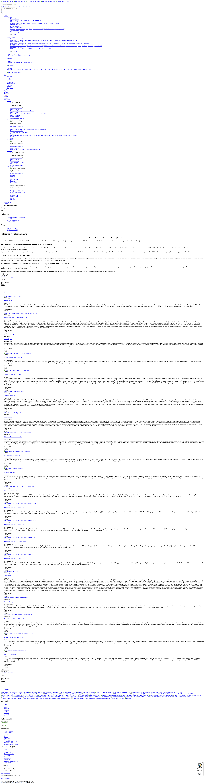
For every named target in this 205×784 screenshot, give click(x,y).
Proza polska (14, 20)
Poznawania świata (37, 49)
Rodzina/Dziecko (72, 69)
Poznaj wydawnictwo (16, 108)
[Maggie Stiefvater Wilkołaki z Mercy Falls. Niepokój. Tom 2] (20, 520)
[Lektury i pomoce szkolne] (9, 58)
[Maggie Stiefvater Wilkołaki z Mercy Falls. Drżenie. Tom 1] (19, 554)
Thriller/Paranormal (50, 29)
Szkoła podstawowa (13, 55)
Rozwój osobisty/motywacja (15, 69)
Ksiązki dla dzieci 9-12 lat (70, 135)
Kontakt (6, 734)
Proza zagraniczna (25, 20)
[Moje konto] (1, 10)
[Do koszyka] (4, 329)
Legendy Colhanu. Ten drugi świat (12, 374)
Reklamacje (7, 738)
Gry (5, 716)
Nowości (6, 711)
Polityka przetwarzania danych (11, 741)
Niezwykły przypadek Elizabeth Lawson (14, 637)
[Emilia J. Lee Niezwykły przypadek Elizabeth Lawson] (18, 633)
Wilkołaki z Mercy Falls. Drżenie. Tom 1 (14, 558)
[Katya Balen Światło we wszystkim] (13, 468)
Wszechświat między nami (10, 601)
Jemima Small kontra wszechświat (12, 455)
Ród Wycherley (8, 417)
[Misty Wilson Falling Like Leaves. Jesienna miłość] (17, 432)
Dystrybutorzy (7, 758)
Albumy (27, 69)
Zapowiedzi (7, 714)
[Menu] (202, 763)
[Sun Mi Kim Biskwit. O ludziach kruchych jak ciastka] (18, 614)
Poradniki (12, 136)
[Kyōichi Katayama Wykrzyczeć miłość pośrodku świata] (18, 353)
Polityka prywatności (9, 739)
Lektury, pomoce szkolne (16, 131)
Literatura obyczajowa (16, 115)
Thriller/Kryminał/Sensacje (17, 118)
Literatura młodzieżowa (16, 128)
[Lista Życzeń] (1, 11)
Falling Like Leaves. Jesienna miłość (13, 437)
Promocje (6, 704)
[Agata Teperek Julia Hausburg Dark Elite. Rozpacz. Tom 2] (19, 486)
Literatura (6, 705)
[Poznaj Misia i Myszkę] (13, 51)
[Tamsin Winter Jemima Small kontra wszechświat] (17, 451)
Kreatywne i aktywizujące (69, 43)
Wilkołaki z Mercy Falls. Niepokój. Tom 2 (14, 524)
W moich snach (8, 300)
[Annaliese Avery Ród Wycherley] (13, 413)
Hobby (81, 69)
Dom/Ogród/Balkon (36, 69)
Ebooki (6, 707)
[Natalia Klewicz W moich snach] (12, 296)
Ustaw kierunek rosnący (7, 277)
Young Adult (60, 29)
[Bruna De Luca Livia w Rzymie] (12, 334)
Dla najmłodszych (33, 40)
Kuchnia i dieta (48, 69)
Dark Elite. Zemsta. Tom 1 (10, 654)
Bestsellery (6, 708)
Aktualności (7, 759)
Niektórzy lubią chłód (9, 395)
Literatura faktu (14, 112)
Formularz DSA (8, 762)
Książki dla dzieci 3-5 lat (44, 135)
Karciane (12, 175)
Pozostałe (59, 23)
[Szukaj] (16, 8)
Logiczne (12, 176)
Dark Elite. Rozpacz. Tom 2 (11, 490)
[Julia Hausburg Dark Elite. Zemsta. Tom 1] (15, 650)
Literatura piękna (14, 109)
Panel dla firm (7, 752)
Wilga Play (13, 149)
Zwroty (6, 737)
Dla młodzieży (20, 62)
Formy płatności (8, 732)
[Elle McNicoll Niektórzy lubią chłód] (14, 391)
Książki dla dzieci (14, 133)
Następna (6, 293)
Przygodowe (13, 178)
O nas (5, 749)
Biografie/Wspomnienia (17, 23)
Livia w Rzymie (8, 339)
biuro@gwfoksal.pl (5, 778)
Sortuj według (4, 274)
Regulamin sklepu (8, 742)
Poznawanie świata (60, 46)
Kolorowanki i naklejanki (47, 40)
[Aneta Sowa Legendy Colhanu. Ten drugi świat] (16, 370)
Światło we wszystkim (9, 472)
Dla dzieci (11, 62)
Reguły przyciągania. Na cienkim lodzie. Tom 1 (16, 317)
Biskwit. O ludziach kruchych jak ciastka (14, 618)
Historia (28, 23)
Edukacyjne (59, 40)
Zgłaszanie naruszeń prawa (11, 761)
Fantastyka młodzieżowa (36, 29)
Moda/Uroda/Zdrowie (59, 69)
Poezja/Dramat (36, 20)
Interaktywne (67, 40)
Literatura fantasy (14, 161)
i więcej (12, 230)
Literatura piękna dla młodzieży (19, 29)
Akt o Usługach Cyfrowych (11, 744)
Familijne (12, 181)
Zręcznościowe (14, 179)
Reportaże (51, 23)
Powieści (98, 46)
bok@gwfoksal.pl (5, 773)
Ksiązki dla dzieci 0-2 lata (31, 135)
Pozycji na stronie (5, 282)
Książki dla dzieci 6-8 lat (57, 135)
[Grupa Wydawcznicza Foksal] (23, 6)
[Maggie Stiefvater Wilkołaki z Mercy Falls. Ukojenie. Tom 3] (20, 503)
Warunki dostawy (8, 731)
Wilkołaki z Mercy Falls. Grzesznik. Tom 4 (15, 541)
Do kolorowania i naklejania (35, 46)
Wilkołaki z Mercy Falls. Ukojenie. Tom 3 (14, 507)
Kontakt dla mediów (9, 754)
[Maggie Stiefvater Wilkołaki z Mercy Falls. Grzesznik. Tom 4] (20, 537)
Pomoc (5, 735)
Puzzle (86, 43)
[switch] (199, 774)
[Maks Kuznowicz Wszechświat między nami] (16, 597)
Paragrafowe (13, 182)
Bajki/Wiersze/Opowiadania (18, 40)
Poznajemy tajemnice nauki (17, 135)
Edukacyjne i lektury (16, 49)
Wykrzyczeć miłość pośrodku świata (13, 357)
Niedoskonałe (7, 575)
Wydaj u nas (7, 755)
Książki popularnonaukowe (39, 23)
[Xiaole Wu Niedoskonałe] (11, 571)
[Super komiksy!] (10, 65)
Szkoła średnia (25, 55)
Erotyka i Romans (15, 26)
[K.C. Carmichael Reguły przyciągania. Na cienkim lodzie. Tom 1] (21, 313)
